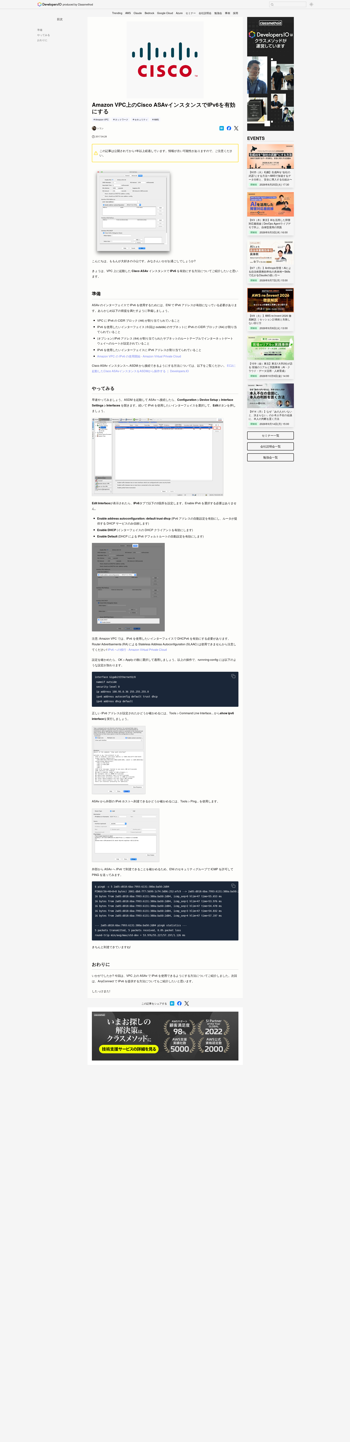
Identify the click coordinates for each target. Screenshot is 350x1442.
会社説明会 (205, 13)
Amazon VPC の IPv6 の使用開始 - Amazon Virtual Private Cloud (139, 356)
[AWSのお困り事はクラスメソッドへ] (165, 1036)
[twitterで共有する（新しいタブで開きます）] (236, 128)
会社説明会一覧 (270, 446)
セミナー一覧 (270, 435)
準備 (39, 30)
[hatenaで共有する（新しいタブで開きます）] (221, 128)
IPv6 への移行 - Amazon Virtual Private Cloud (137, 649)
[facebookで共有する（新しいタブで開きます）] (229, 128)
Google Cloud (165, 13)
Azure (179, 13)
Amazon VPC (102, 119)
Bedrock (149, 13)
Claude (138, 13)
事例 (227, 13)
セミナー (191, 13)
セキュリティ (141, 119)
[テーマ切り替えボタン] (311, 4)
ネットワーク (121, 119)
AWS (128, 13)
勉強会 (218, 13)
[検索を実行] (272, 4)
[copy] (233, 676)
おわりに (42, 40)
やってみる (43, 35)
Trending (117, 13)
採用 (235, 13)
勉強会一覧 (270, 457)
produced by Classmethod (78, 4)
